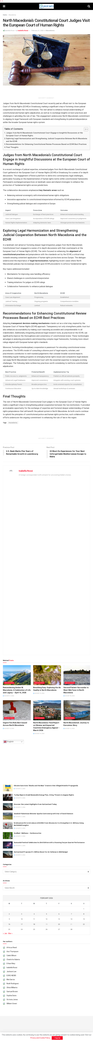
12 (46, 919)
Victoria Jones (12, 999)
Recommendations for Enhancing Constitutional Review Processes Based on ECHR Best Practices (46, 144)
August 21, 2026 (9, 696)
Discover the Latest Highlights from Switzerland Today (35, 804)
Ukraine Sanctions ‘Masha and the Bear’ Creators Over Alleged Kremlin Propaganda (46, 786)
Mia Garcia (11, 979)
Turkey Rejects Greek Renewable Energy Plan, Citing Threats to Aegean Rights (44, 795)
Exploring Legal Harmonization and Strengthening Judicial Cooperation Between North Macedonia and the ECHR (46, 140)
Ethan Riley (11, 963)
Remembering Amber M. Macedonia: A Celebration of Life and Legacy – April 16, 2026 (17, 690)
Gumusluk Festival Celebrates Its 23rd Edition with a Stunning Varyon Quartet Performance (49, 842)
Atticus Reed (12, 947)
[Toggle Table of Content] (85, 129)
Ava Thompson (12, 951)
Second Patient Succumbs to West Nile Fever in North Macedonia (76, 690)
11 (34, 919)
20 (59, 924)
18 (34, 924)
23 (9, 929)
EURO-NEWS (11, 975)
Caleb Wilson (11, 955)
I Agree (57, 1038)
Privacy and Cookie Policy (40, 1038)
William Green (12, 1003)
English (10, 742)
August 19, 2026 (39, 693)
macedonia (13, 423)
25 (34, 929)
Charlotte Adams (13, 959)
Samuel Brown (12, 991)
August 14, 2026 (39, 733)
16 (9, 924)
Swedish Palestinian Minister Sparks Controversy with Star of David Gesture (43, 814)
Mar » (10, 933)
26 (46, 929)
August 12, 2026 (70, 728)
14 (71, 919)
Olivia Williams (12, 987)
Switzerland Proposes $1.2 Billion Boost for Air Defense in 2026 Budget (41, 852)
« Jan (5, 933)
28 (71, 929)
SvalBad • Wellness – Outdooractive (27, 833)
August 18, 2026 (70, 696)
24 (22, 929)
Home (5, 15)
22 (84, 924)
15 (84, 919)
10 (22, 919)
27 (59, 929)
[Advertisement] (46, 91)
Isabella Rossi (23, 30)
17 (22, 924)
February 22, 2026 (37, 30)
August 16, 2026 (9, 728)
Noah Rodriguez (13, 983)
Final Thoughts (12, 147)
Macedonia (12, 15)
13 (59, 919)
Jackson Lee (11, 971)
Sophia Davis (11, 995)
